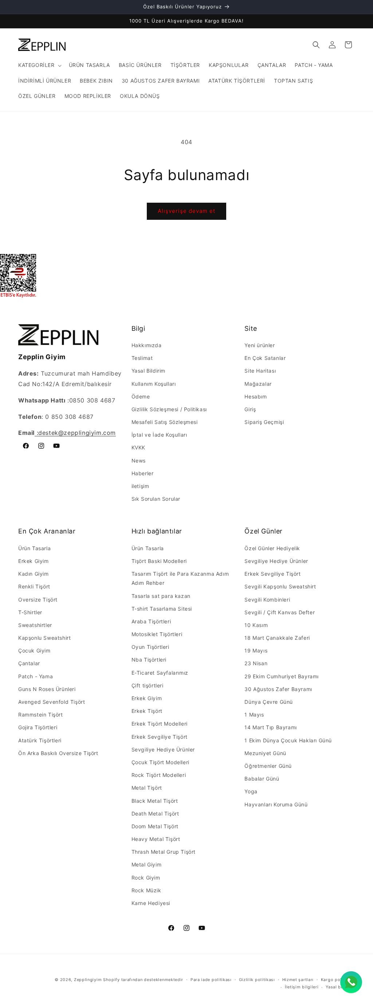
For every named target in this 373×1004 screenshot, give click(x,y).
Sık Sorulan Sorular (155, 499)
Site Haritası (260, 371)
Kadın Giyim (33, 574)
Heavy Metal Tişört (155, 839)
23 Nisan (255, 663)
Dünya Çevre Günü (268, 702)
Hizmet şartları (298, 979)
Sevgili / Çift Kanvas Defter (279, 612)
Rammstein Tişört (40, 714)
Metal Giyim (146, 864)
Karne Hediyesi (150, 903)
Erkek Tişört (146, 711)
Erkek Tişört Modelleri (159, 724)
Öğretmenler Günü (268, 766)
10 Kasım (256, 625)
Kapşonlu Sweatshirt (44, 638)
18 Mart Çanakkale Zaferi (277, 638)
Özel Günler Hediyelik (272, 548)
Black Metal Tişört (154, 801)
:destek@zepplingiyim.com (75, 432)
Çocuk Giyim (34, 650)
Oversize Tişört (38, 599)
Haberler (142, 473)
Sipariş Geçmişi (264, 422)
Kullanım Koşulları (153, 384)
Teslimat (142, 358)
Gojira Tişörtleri (37, 727)
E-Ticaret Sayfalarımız (159, 673)
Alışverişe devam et (186, 210)
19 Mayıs (255, 650)
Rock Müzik (146, 890)
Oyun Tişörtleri (150, 647)
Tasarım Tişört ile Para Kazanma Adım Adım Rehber (180, 578)
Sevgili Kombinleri (267, 599)
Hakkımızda (146, 345)
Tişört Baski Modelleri (159, 561)
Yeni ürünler (259, 345)
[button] (39, 65)
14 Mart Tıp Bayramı (270, 727)
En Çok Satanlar (265, 358)
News (138, 460)
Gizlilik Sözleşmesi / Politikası (169, 409)
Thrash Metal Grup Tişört (163, 852)
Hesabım (255, 396)
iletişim (140, 486)
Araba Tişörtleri (151, 621)
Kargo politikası (338, 979)
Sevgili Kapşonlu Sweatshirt (280, 586)
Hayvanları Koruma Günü (275, 804)
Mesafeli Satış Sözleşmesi (164, 422)
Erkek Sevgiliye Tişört (159, 737)
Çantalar (29, 663)
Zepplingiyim (88, 979)
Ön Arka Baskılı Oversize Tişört (58, 753)
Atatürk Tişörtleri (40, 740)
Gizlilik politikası (257, 979)
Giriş (250, 409)
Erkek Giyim (33, 561)
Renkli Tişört (34, 586)
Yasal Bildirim (148, 371)
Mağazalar (257, 384)
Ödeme (140, 396)
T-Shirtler (30, 612)
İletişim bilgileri (302, 986)
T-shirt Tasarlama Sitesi (161, 609)
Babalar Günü (261, 778)
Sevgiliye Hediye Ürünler (163, 749)
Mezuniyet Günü (265, 753)
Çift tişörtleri (147, 685)
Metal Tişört (146, 788)
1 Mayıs (254, 714)
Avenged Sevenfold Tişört (51, 702)
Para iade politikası (211, 979)
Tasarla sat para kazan (161, 596)
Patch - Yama (35, 676)
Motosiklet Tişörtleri (156, 634)
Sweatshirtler (35, 625)
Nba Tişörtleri (148, 659)
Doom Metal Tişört (154, 826)
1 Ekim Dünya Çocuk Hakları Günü (288, 740)
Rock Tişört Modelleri (158, 775)
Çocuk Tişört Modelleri (160, 762)
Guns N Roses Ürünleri (47, 689)
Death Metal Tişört (155, 813)
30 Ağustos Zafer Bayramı (278, 689)
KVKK (138, 447)
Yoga (250, 791)
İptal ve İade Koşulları (159, 435)
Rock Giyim (145, 877)
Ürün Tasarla (34, 548)
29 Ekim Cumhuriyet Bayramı (281, 676)
